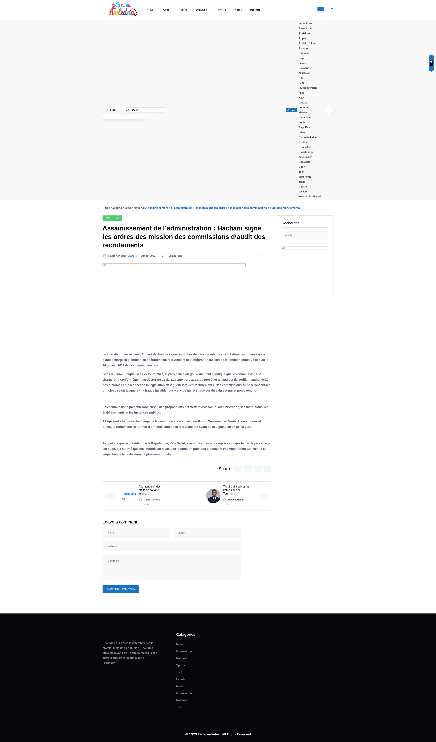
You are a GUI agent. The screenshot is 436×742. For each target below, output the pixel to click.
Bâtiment (304, 53)
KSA (301, 97)
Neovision (305, 117)
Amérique (304, 33)
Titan (302, 181)
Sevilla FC (305, 147)
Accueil (150, 9)
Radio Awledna (308, 137)
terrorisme (305, 176)
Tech (301, 171)
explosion (304, 72)
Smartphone (306, 152)
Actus (166, 9)
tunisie (303, 186)
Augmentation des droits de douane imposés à (150, 490)
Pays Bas (304, 127)
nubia (302, 122)
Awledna (304, 48)
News (179, 644)
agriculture (305, 23)
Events (180, 679)
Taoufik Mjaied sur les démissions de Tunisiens (236, 490)
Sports (183, 9)
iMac (301, 82)
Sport (302, 166)
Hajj (301, 77)
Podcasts (255, 9)
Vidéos (238, 9)
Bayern (303, 58)
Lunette (303, 107)
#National (112, 218)
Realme (303, 142)
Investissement (308, 87)
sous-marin (305, 156)
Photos (222, 9)
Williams (304, 191)
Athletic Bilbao (307, 43)
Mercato (303, 112)
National (181, 658)
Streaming (201, 9)
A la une (111, 109)
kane (301, 92)
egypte (303, 63)
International (184, 651)
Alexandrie (305, 28)
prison (302, 132)
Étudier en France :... (144, 110)
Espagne (304, 67)
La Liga (303, 102)
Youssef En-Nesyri (310, 196)
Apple (302, 38)
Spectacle (304, 161)
